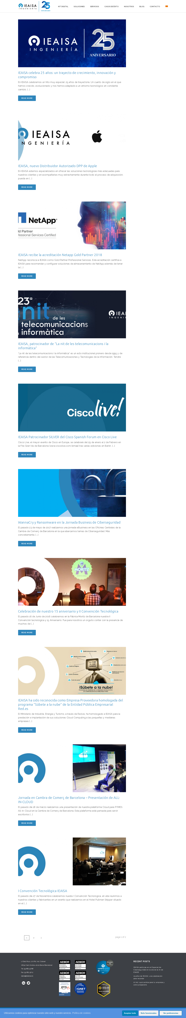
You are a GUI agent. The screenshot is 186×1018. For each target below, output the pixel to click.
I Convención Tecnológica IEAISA (42, 891)
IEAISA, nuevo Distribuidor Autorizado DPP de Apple (57, 166)
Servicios (94, 6)
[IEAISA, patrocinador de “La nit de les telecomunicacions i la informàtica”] (72, 314)
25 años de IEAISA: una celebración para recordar (147, 977)
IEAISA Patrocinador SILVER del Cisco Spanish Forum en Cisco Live (67, 437)
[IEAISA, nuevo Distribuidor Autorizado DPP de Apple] (72, 136)
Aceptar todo (130, 1013)
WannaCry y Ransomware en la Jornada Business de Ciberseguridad (69, 522)
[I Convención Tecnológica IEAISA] (72, 861)
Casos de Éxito (111, 6)
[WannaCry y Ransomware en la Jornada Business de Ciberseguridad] (72, 493)
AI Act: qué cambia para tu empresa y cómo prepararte (149, 983)
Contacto (155, 6)
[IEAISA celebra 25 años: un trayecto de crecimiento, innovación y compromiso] (72, 43)
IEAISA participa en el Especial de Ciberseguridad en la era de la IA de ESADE (148, 969)
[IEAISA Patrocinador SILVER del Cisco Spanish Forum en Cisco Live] (72, 407)
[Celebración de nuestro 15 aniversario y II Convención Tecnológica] (72, 582)
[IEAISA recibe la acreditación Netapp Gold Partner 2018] (72, 225)
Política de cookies (81, 1013)
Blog (141, 6)
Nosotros (129, 6)
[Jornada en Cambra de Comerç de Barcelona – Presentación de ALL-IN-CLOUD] (72, 768)
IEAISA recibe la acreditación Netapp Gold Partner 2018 (60, 255)
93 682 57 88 (28, 969)
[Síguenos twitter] (28, 983)
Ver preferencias (170, 1013)
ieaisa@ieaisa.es (27, 976)
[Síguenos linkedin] (23, 983)
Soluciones (79, 6)
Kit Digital (63, 6)
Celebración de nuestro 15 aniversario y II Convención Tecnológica (68, 611)
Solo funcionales (148, 1013)
